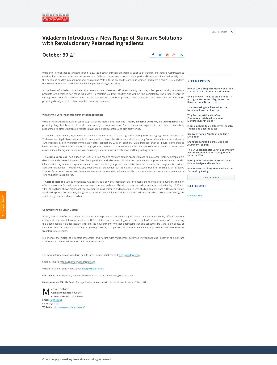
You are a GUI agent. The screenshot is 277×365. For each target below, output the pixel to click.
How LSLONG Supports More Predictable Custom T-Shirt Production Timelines (210, 90)
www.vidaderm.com (129, 254)
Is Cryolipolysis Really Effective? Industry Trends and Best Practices (210, 127)
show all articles (211, 177)
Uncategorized (194, 195)
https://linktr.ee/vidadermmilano (77, 261)
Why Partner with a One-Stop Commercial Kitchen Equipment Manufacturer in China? (205, 118)
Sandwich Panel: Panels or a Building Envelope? (208, 135)
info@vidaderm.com (93, 268)
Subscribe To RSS (3, 204)
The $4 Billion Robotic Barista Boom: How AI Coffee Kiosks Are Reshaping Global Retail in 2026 (210, 152)
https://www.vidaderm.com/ (69, 307)
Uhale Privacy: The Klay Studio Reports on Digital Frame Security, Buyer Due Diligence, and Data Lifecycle (209, 99)
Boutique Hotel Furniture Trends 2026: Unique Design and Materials (209, 162)
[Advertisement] (176, 15)
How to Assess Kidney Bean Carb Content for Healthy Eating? (211, 170)
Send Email (56, 299)
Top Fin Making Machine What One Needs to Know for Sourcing (207, 109)
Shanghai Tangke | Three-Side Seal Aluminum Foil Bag (207, 143)
